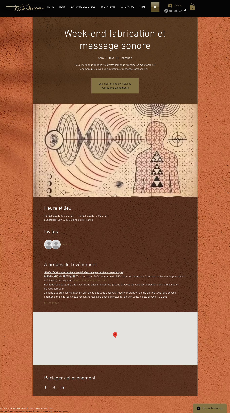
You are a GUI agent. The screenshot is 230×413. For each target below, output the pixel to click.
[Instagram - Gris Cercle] (166, 11)
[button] (83, 7)
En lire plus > (51, 303)
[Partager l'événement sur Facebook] (45, 387)
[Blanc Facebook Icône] (185, 11)
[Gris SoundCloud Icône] (175, 11)
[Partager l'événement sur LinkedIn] (62, 387)
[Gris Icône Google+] (180, 11)
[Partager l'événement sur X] (54, 387)
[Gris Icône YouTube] (171, 11)
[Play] (155, 7)
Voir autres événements (115, 88)
